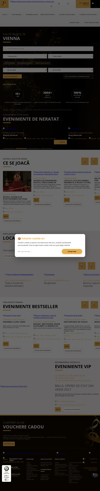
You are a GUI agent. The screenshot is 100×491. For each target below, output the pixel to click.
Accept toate (72, 251)
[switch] (6, 480)
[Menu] (10, 466)
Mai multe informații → (25, 251)
